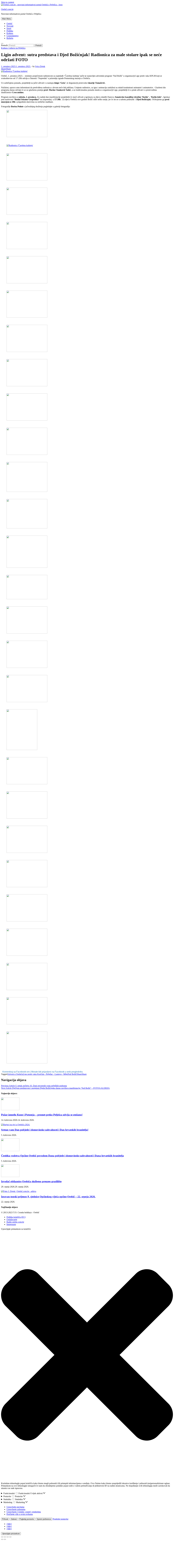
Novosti (10, 26)
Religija (10, 38)
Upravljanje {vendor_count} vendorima (24, 1512)
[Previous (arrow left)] (2, 1539)
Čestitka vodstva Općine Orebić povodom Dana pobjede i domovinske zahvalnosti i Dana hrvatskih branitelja (62, 1155)
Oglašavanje (12, 1219)
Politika (10, 31)
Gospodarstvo (12, 36)
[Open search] (2, 43)
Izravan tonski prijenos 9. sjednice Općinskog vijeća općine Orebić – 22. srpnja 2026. (48, 1196)
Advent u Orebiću (15, 1074)
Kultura (10, 33)
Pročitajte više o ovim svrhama (20, 1514)
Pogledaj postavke (26, 1519)
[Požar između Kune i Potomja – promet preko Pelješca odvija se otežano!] (10, 1109)
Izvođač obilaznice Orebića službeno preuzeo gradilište (31, 1181)
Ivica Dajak (40, 66)
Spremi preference (44, 1519)
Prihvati (5, 1519)
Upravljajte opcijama (15, 1507)
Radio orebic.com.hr (15, 1222)
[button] (87, 1355)
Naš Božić (72, 1074)
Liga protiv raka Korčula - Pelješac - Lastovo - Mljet (45, 1074)
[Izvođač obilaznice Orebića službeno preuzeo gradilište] (10, 1176)
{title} (9, 1524)
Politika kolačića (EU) (16, 1217)
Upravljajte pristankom (11, 1534)
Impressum (11, 1224)
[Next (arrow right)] (5, 1539)
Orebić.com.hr (7, 9)
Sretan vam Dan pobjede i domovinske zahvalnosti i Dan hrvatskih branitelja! (44, 1129)
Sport (9, 28)
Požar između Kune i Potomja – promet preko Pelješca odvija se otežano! (42, 1114)
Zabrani (14, 1519)
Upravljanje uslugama (16, 1509)
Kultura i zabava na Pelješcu (13, 48)
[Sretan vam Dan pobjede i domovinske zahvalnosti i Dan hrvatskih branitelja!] (15, 1124)
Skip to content (7, 2)
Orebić (9, 23)
